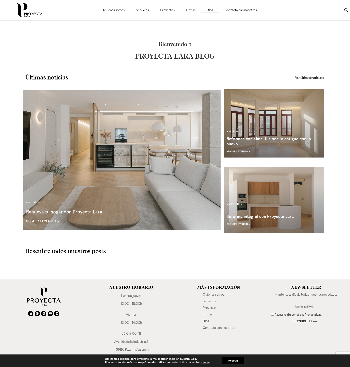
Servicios (142, 10)
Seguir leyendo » (42, 221)
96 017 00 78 (131, 333)
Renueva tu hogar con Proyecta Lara (64, 212)
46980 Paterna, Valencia (131, 349)
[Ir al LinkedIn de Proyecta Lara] (56, 313)
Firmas (190, 10)
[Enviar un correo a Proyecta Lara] (50, 313)
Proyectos (167, 10)
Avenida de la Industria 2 (131, 342)
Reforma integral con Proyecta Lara (260, 216)
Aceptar (233, 361)
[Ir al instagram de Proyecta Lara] (30, 313)
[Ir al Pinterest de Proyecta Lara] (37, 313)
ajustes (205, 362)
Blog (210, 10)
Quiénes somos (114, 10)
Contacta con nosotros (241, 10)
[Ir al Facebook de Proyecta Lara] (43, 313)
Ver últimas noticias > (310, 78)
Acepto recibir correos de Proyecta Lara (298, 314)
